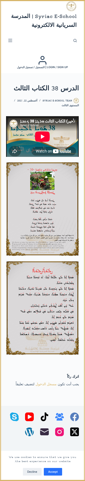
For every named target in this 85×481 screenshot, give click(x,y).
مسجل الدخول (46, 384)
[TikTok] (44, 416)
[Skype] (14, 416)
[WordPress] (29, 431)
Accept (53, 471)
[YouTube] (29, 416)
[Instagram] (59, 431)
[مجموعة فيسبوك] (59, 416)
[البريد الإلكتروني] (44, 431)
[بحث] (75, 40)
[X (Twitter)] (74, 431)
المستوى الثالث (70, 105)
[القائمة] (10, 40)
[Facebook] (74, 416)
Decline (32, 471)
